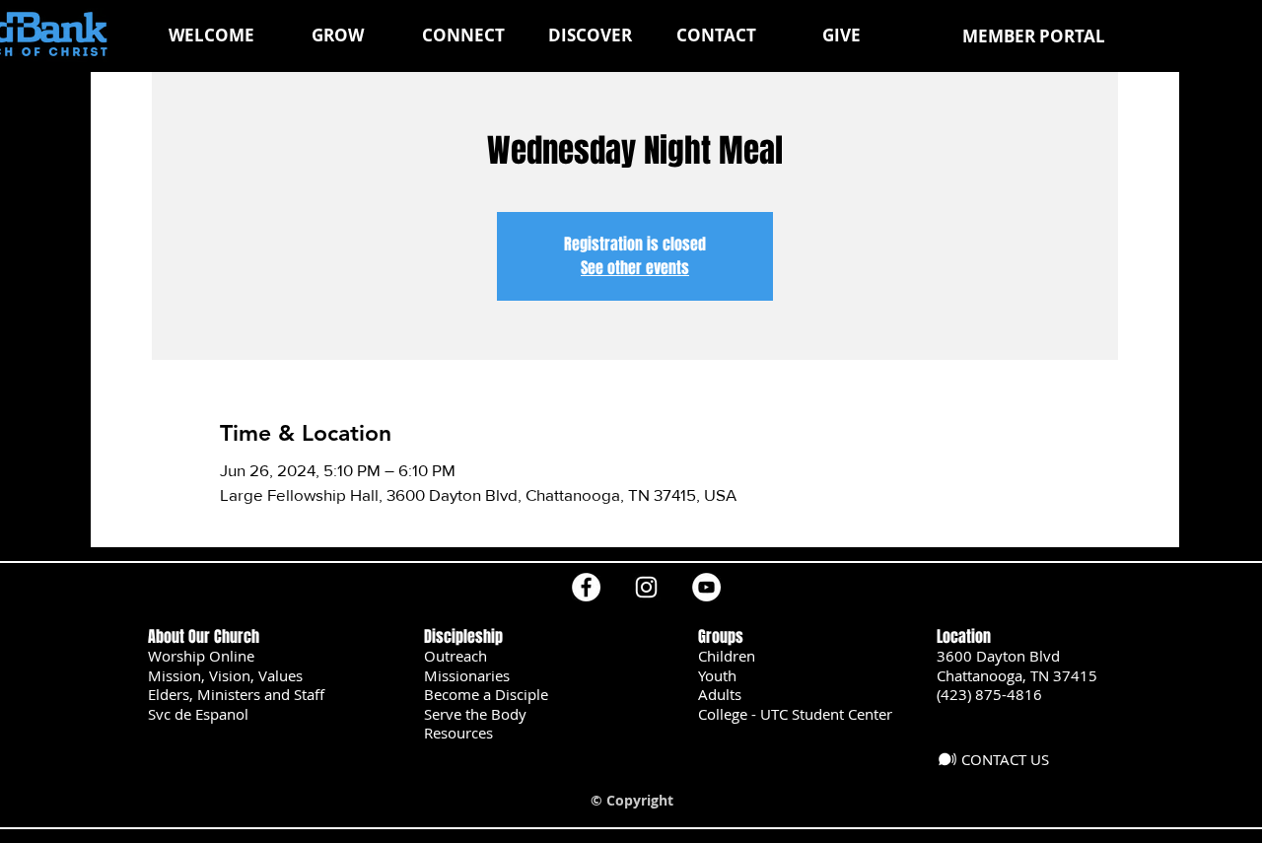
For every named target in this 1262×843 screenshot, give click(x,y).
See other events (635, 267)
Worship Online (201, 656)
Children (726, 656)
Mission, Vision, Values (225, 675)
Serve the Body (475, 714)
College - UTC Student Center (795, 714)
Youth (717, 675)
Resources (458, 732)
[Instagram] (646, 587)
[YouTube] (706, 587)
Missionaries (467, 675)
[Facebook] (586, 587)
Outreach (455, 656)
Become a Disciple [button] (486, 694)
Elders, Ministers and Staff (236, 694)
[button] (337, 35)
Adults (719, 694)
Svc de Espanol (198, 714)
